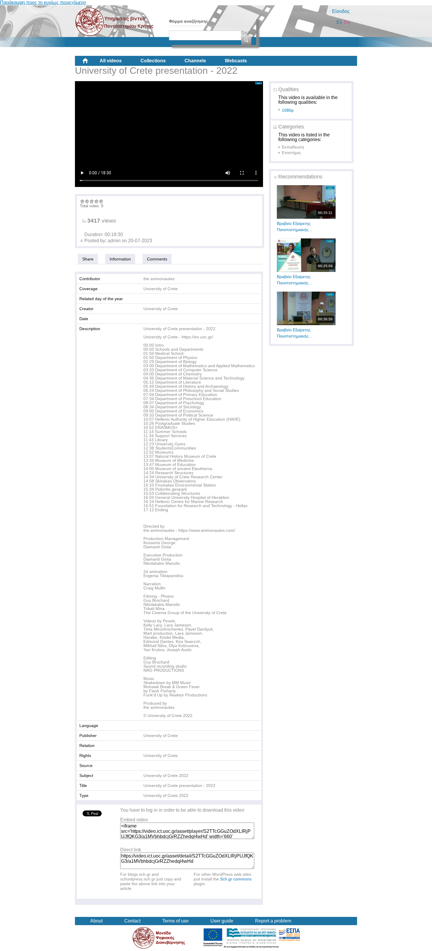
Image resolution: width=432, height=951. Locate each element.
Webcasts (236, 60)
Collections (153, 60)
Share (87, 259)
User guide (221, 920)
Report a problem (273, 920)
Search (248, 32)
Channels (195, 60)
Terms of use (175, 920)
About (96, 920)
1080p (288, 110)
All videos (111, 60)
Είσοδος (341, 11)
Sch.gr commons (236, 879)
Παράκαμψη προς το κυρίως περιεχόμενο (43, 2)
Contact (132, 920)
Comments (157, 259)
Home (90, 63)
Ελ (339, 22)
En (347, 22)
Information (120, 259)
